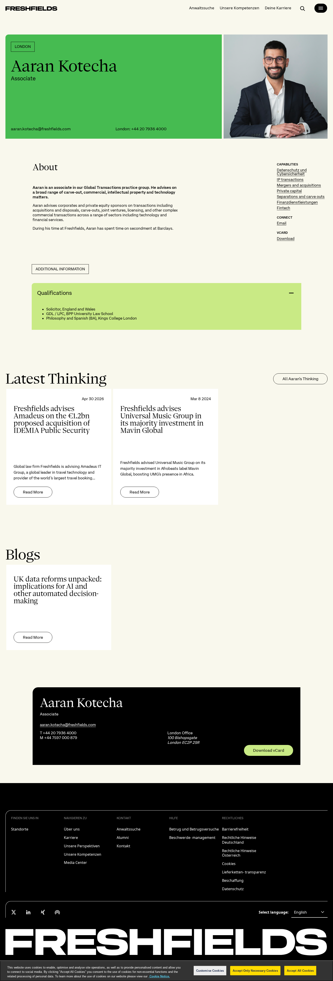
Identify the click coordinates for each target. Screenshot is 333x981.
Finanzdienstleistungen (297, 202)
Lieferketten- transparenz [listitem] (244, 872)
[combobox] (309, 912)
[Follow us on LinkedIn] (28, 912)
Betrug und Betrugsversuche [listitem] (194, 829)
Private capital (289, 191)
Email (281, 223)
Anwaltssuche (201, 7)
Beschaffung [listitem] (233, 880)
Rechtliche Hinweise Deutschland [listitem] (239, 840)
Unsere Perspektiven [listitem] (82, 845)
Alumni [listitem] (123, 837)
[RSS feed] (57, 912)
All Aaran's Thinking (300, 378)
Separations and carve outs (301, 196)
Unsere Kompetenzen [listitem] (82, 854)
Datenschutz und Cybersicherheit (292, 172)
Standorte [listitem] (19, 829)
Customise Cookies (210, 970)
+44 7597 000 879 (60, 737)
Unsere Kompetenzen (239, 7)
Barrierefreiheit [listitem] (235, 829)
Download (285, 238)
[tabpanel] (166, 447)
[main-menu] (321, 8)
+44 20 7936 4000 (148, 128)
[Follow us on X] (14, 912)
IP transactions (290, 179)
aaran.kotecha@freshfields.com (41, 128)
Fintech (283, 208)
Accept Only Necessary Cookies (255, 970)
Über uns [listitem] (72, 829)
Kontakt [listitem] (123, 845)
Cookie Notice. (159, 976)
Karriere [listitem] (71, 837)
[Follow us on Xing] (43, 912)
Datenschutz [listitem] (233, 888)
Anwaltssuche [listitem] (128, 829)
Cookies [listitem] (229, 863)
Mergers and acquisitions (299, 185)
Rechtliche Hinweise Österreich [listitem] (239, 853)
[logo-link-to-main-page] (31, 9)
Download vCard (268, 750)
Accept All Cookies (300, 970)
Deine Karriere (278, 7)
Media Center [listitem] (75, 862)
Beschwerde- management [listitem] (192, 837)
